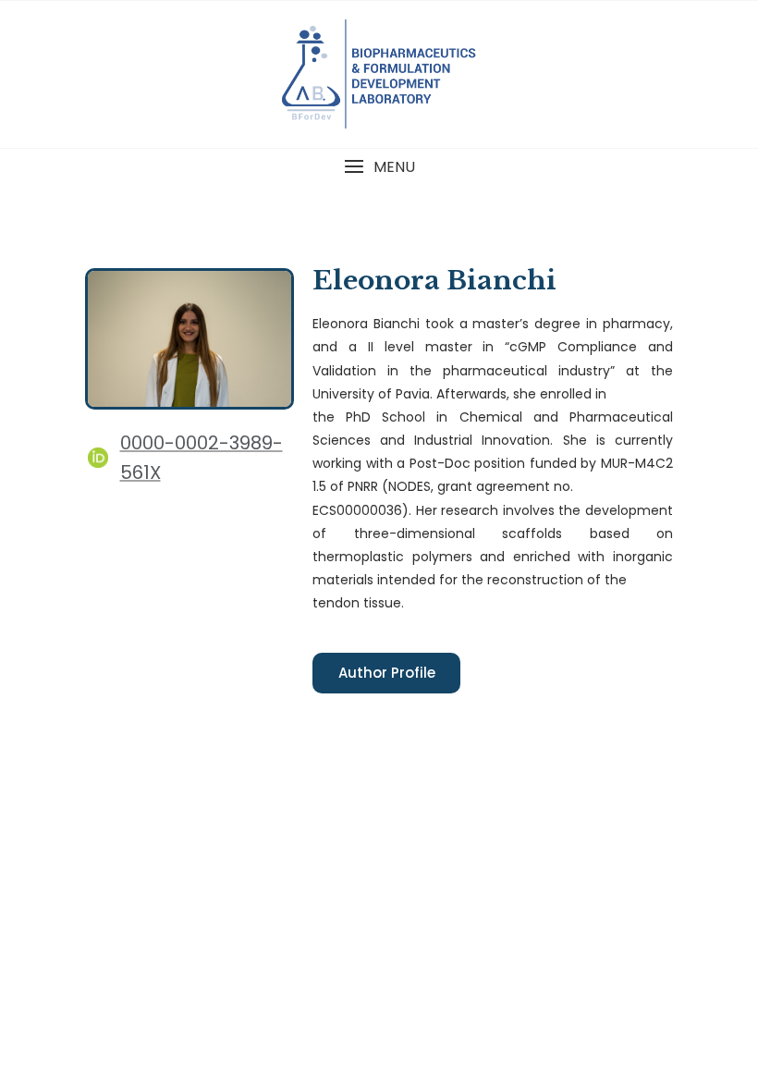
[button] (379, 167)
